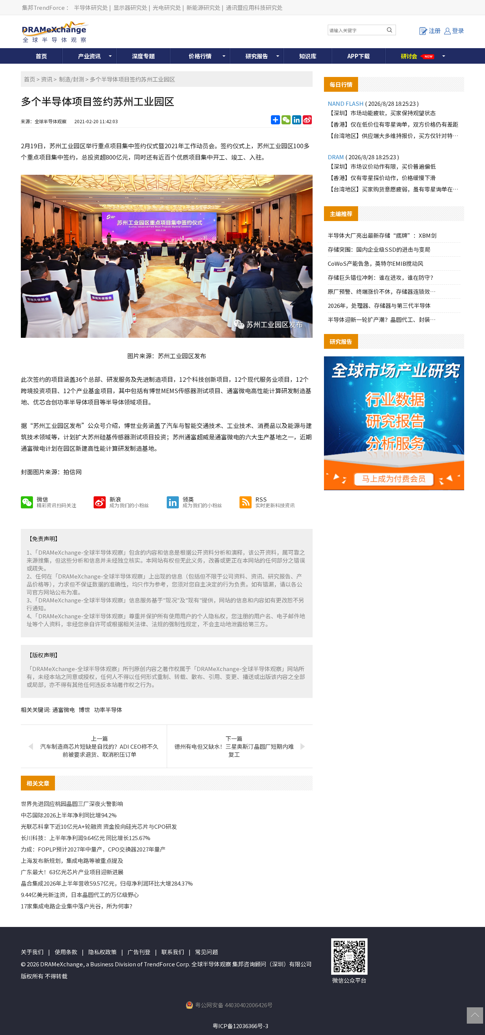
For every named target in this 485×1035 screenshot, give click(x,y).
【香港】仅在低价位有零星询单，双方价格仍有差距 (393, 124)
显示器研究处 (130, 7)
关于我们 (32, 952)
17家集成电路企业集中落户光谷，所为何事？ (78, 906)
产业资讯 (89, 56)
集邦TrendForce (43, 7)
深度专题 (143, 56)
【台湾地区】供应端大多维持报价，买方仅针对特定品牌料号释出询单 (394, 136)
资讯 (46, 79)
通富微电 (63, 710)
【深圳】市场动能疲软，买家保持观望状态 (382, 113)
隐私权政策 (102, 952)
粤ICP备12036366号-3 (240, 1026)
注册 (435, 30)
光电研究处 (167, 7)
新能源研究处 (203, 7)
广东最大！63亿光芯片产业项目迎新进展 (72, 872)
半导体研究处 (91, 7)
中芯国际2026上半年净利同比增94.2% (69, 815)
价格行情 (200, 56)
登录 (458, 30)
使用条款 (66, 952)
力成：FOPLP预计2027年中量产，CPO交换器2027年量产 (93, 849)
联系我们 (172, 952)
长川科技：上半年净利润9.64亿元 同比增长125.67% (85, 838)
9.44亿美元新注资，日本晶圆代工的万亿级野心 (80, 895)
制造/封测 (71, 79)
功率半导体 (108, 710)
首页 (41, 56)
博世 (84, 710)
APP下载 (358, 56)
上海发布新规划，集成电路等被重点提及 (72, 860)
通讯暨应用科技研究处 (254, 7)
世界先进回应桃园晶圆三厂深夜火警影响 (72, 804)
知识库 (307, 56)
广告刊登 (139, 952)
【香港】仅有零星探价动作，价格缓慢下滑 (382, 178)
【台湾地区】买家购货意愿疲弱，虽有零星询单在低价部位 (394, 189)
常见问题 (206, 952)
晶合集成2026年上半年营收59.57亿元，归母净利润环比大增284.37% (107, 883)
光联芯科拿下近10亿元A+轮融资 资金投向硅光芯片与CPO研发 (99, 826)
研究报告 (257, 56)
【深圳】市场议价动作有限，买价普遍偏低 (382, 166)
